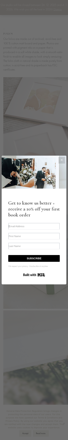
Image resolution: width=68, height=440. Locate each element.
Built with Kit (34, 275)
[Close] (61, 160)
